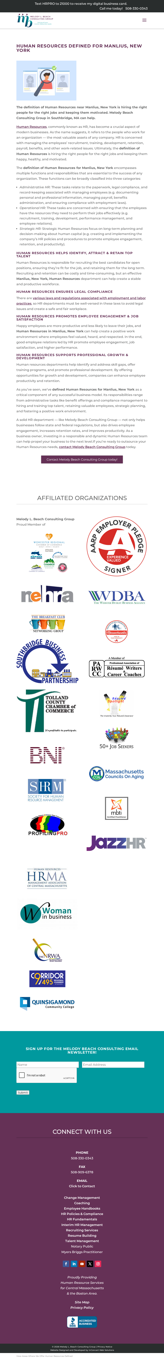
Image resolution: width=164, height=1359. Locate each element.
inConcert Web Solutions (101, 1350)
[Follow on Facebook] (66, 1264)
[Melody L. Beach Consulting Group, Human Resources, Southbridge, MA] (82, 1322)
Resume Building (82, 1236)
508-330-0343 (136, 8)
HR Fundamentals (82, 1219)
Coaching (82, 1203)
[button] (144, 22)
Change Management (82, 1198)
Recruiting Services (82, 1230)
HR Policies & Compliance (82, 1214)
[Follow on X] (90, 1264)
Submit (23, 1092)
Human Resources (31, 127)
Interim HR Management (82, 1225)
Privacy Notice (104, 1346)
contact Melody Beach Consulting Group (92, 447)
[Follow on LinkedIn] (74, 1264)
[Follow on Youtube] (82, 1264)
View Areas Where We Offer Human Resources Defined (44, 1356)
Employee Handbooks (82, 1208)
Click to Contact (82, 1186)
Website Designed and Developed (67, 1350)
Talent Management (82, 1241)
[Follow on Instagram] (98, 1264)
